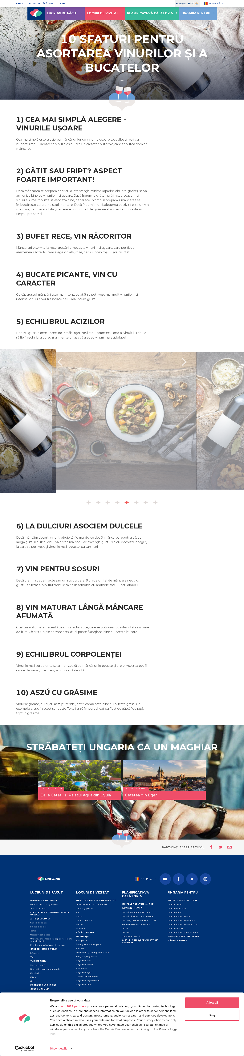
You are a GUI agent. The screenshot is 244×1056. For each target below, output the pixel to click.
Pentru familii (175, 904)
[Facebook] (178, 879)
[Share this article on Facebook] (210, 847)
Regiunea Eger (83, 972)
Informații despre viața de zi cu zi (139, 920)
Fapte (125, 928)
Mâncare (34, 953)
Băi (77, 912)
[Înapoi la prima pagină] (36, 13)
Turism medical (38, 908)
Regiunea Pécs (83, 960)
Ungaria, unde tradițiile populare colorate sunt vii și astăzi (51, 940)
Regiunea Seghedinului (88, 980)
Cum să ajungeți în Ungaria (136, 912)
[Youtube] (165, 879)
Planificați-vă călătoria (150, 13)
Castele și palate (38, 923)
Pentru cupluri (175, 928)
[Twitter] (192, 879)
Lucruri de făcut (62, 13)
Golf (32, 981)
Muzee (79, 924)
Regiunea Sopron (85, 964)
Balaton (80, 948)
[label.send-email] (227, 847)
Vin (32, 957)
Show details (58, 1048)
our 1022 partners (73, 1006)
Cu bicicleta (36, 973)
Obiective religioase (40, 935)
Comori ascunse (84, 920)
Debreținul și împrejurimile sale (92, 952)
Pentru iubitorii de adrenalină (183, 924)
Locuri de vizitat (102, 13)
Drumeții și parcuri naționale (45, 969)
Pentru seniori (175, 912)
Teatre (33, 931)
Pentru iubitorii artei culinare (183, 932)
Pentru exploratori (177, 908)
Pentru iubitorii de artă (179, 916)
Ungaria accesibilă (131, 936)
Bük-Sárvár (81, 968)
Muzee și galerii (38, 927)
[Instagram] (205, 879)
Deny (212, 1015)
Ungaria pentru (196, 13)
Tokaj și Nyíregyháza (86, 956)
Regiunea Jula (83, 984)
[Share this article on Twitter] (217, 847)
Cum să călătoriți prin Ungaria (137, 916)
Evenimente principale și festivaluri (48, 945)
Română (214, 3)
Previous (60, 361)
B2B (62, 3)
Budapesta (81, 940)
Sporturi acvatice (38, 965)
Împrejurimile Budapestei (89, 944)
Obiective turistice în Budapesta (92, 904)
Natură (79, 916)
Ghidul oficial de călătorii (35, 3)
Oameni (126, 932)
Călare (33, 977)
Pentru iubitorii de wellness (182, 920)
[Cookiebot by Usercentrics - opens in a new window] (24, 1048)
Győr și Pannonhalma (87, 976)
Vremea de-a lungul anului (136, 924)
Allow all (212, 1002)
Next (184, 361)
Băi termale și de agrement (44, 904)
